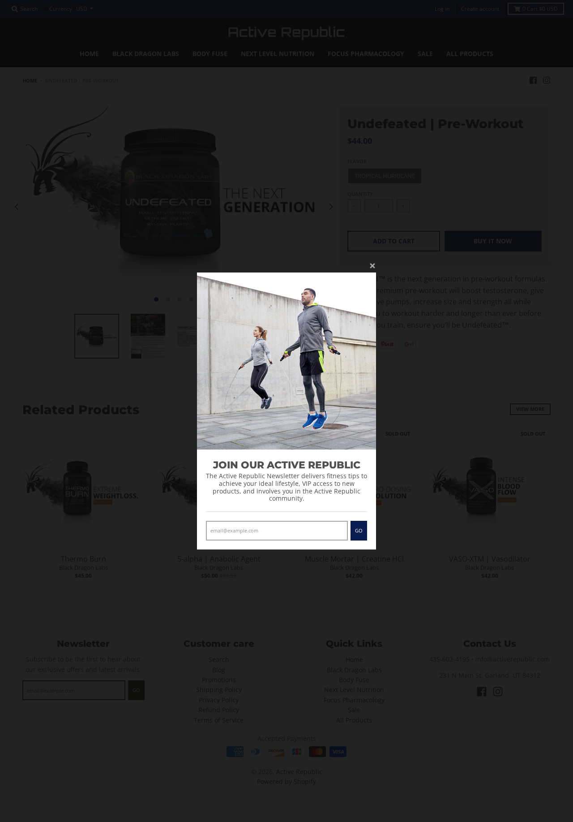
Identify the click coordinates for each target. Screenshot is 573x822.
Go (359, 530)
